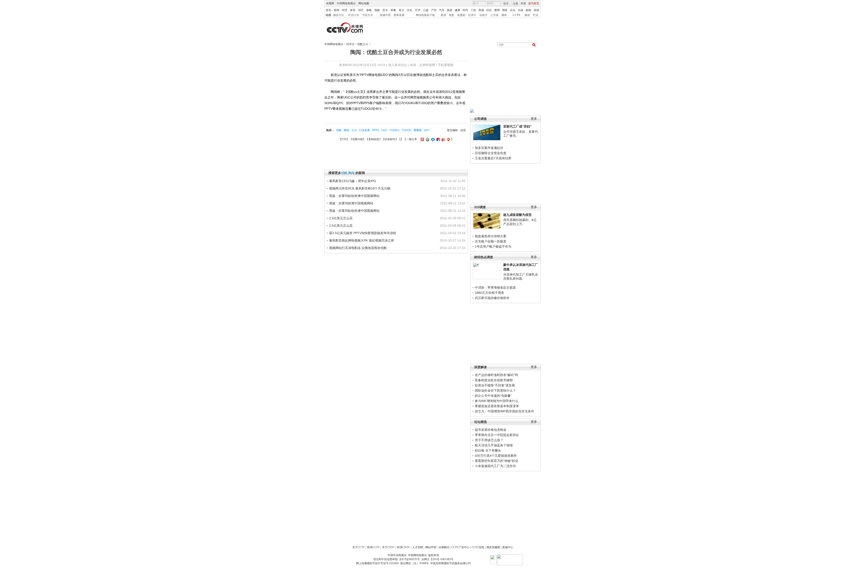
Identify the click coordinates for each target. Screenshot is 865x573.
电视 (328, 15)
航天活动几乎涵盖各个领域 (494, 445)
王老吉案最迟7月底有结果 (493, 158)
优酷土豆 (362, 44)
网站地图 (363, 3)
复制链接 (373, 139)
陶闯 (346, 130)
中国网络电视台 (346, 3)
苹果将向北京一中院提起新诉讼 (497, 435)
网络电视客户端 (425, 15)
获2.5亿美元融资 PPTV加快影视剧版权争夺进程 (362, 233)
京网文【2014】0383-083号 (437, 559)
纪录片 (472, 15)
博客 (505, 10)
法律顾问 (443, 547)
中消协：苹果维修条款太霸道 (495, 287)
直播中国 (385, 15)
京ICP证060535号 (409, 559)
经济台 (350, 44)
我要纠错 (357, 139)
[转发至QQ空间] (427, 139)
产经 (434, 10)
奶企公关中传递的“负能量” (493, 395)
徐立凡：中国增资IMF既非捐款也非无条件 (504, 411)
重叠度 (418, 130)
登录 (506, 3)
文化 (409, 10)
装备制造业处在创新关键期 (494, 380)
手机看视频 (445, 65)
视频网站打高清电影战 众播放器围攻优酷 (358, 248)
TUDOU (406, 130)
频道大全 (338, 15)
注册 (515, 3)
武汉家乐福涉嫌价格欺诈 (492, 298)
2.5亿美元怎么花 (341, 218)
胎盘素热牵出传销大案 (490, 236)
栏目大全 (353, 15)
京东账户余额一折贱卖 (490, 241)
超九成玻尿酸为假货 (517, 215)
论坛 (512, 10)
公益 (425, 10)
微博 (497, 10)
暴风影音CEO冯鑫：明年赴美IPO (352, 181)
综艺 (361, 10)
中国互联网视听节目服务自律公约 (450, 563)
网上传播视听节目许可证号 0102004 (377, 563)
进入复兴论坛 (397, 65)
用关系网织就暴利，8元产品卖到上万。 (520, 222)
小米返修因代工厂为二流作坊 (495, 466)
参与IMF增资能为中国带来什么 (496, 401)
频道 (527, 15)
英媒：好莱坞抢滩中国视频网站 (351, 203)
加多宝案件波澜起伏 (489, 148)
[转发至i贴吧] (437, 139)
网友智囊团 (493, 547)
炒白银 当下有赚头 (488, 450)
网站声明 (430, 547)
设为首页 (533, 3)
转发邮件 (390, 139)
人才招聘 (417, 547)
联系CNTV (403, 547)
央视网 (330, 3)
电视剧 (461, 15)
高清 (443, 15)
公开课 (494, 15)
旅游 (449, 10)
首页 (328, 10)
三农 (473, 10)
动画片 (483, 15)
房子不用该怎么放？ (489, 440)
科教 (393, 10)
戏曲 (377, 10)
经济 (344, 10)
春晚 (369, 10)
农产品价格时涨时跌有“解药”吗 (496, 375)
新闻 (336, 10)
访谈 (520, 10)
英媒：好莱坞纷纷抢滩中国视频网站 (354, 196)
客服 (523, 3)
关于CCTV (358, 547)
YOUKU (394, 130)
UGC (384, 130)
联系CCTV (373, 547)
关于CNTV (388, 547)
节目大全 (367, 15)
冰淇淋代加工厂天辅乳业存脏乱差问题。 (520, 276)
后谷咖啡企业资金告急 (490, 153)
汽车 (441, 10)
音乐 (385, 10)
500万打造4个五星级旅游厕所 (496, 455)
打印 (344, 139)
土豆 (354, 130)
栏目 (535, 15)
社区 (489, 10)
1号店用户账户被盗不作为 (493, 246)
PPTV (375, 130)
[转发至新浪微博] (442, 139)
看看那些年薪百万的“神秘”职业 (496, 461)
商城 (481, 10)
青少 (401, 10)
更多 (534, 118)
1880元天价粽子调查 (489, 292)
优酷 (338, 130)
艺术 (417, 10)
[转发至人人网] (432, 139)
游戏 (536, 10)
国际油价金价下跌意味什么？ (495, 390)
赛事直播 (399, 15)
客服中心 (507, 547)
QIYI (426, 130)
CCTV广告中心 (460, 547)
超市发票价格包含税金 (490, 429)
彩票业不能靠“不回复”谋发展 (495, 385)
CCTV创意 (478, 547)
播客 (504, 15)
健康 (457, 10)
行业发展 (364, 130)
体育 (352, 10)
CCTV (517, 15)
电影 (451, 15)
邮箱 (528, 10)
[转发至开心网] (421, 139)
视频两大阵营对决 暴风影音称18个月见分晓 (359, 188)
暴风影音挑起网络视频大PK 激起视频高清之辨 (361, 240)
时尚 (465, 10)
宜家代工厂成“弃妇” (517, 126)
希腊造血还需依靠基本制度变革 (497, 406)
